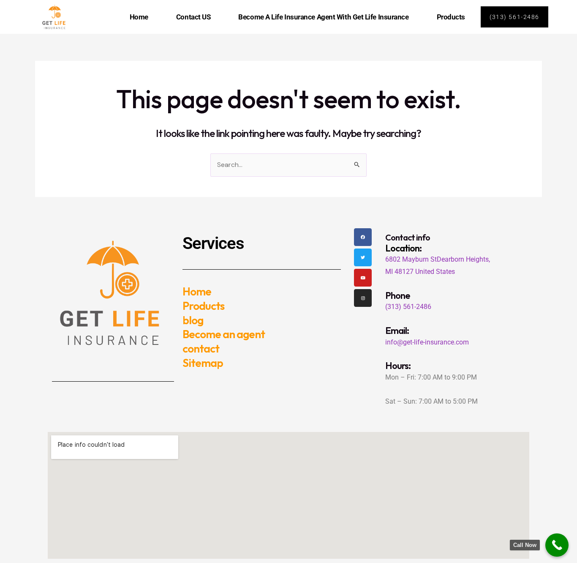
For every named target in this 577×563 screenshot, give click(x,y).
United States (435, 272)
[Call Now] (557, 545)
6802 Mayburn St (411, 259)
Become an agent (223, 334)
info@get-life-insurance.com (427, 342)
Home (139, 17)
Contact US (193, 17)
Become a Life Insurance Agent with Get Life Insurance (323, 17)
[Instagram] (363, 298)
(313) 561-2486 (408, 307)
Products (451, 17)
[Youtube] (363, 278)
